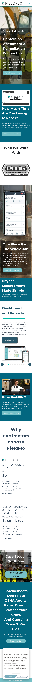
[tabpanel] (16, 334)
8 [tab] (24, 364)
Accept (10, 676)
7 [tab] (21, 364)
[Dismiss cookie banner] (27, 650)
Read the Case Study (16, 574)
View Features (10, 340)
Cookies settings (16, 673)
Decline (22, 676)
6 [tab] (19, 364)
